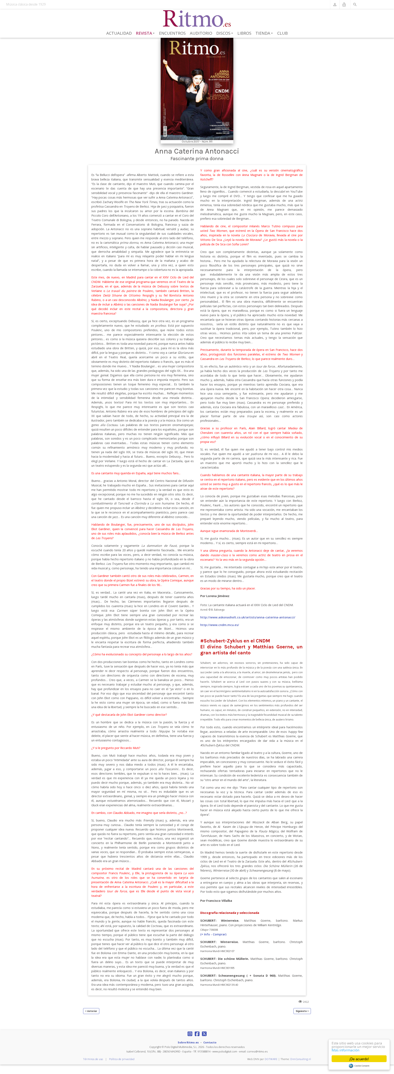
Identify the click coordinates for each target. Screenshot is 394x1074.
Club (282, 33)
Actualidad (119, 33)
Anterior (92, 1011)
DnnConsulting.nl (300, 1059)
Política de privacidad (121, 1059)
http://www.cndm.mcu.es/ (219, 625)
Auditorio (201, 33)
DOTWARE (271, 1059)
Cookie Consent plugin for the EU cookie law (359, 1066)
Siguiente (301, 1011)
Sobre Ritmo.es (188, 1042)
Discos (225, 33)
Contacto (209, 1042)
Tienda (264, 33)
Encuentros (172, 33)
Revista (146, 33)
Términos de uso (93, 1059)
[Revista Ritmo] (197, 18)
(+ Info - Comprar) (213, 934)
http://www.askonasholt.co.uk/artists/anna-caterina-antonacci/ (247, 617)
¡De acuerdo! (359, 1058)
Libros (244, 33)
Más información (345, 1050)
